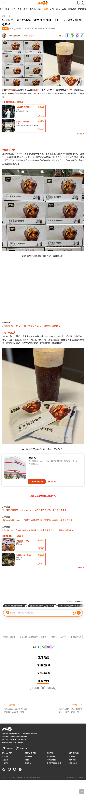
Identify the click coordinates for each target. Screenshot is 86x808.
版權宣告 (28, 763)
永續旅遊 (72, 8)
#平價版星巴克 (75, 637)
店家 (64, 8)
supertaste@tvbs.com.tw (19, 736)
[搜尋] (78, 3)
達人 (58, 8)
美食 (19, 8)
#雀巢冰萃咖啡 (9, 637)
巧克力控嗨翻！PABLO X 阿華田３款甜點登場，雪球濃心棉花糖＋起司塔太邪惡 (37, 520)
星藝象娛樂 (73, 763)
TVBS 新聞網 (79, 777)
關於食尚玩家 (7, 753)
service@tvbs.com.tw (18, 739)
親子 (40, 8)
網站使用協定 (51, 760)
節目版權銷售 (74, 753)
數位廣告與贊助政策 (54, 763)
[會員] (82, 3)
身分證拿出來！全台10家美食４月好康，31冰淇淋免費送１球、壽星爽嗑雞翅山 (37, 530)
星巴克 (69, 90)
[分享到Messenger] (77, 35)
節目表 (27, 760)
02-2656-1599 (18, 742)
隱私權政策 (51, 756)
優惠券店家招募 (30, 753)
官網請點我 (33, 464)
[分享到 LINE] (72, 35)
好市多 (11, 90)
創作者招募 (28, 756)
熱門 (13, 8)
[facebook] (4, 769)
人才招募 (5, 760)
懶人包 (33, 8)
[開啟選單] (3, 3)
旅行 (26, 8)
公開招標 (72, 756)
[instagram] (20, 769)
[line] (14, 769)
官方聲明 (72, 760)
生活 (46, 8)
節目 (7, 8)
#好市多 (52, 637)
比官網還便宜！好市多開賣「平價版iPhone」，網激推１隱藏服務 (31, 325)
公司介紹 (5, 756)
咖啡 (36, 90)
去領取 (41, 115)
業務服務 (50, 753)
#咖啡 (43, 637)
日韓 (52, 8)
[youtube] (9, 769)
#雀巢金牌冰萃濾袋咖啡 (28, 637)
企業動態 (5, 763)
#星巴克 (62, 637)
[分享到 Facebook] (67, 35)
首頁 (3, 16)
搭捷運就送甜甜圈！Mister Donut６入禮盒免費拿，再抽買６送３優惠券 (34, 510)
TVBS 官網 (69, 777)
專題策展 (82, 8)
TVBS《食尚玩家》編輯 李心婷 (21, 35)
